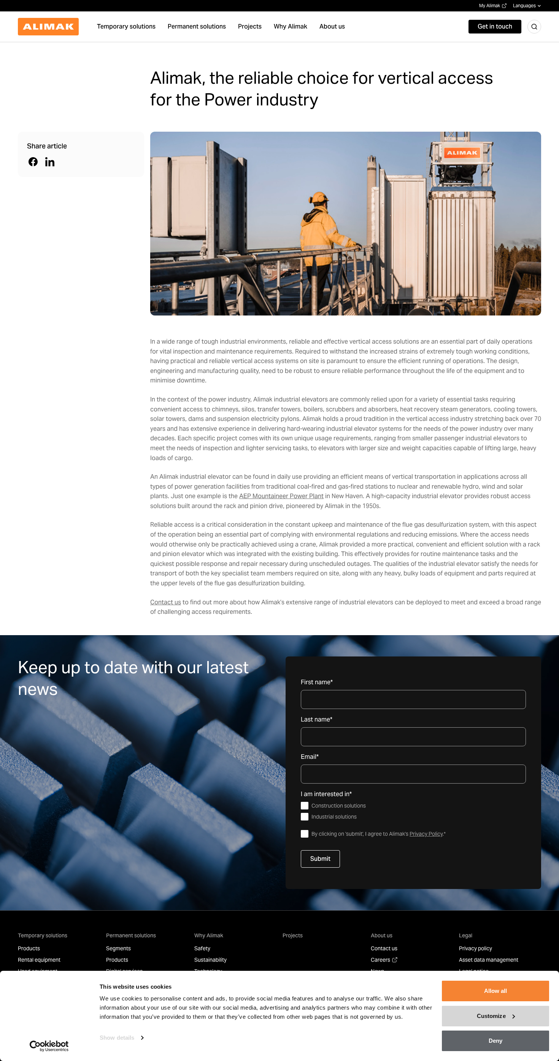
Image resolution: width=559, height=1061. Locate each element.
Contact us (165, 602)
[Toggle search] (534, 26)
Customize (491, 1016)
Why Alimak (208, 935)
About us (381, 935)
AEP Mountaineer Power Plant (281, 496)
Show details (117, 1037)
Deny (495, 1040)
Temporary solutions (42, 935)
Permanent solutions (131, 935)
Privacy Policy (426, 833)
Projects (293, 935)
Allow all (495, 991)
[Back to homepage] (48, 26)
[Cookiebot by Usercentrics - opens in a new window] (49, 1046)
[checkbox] (413, 811)
